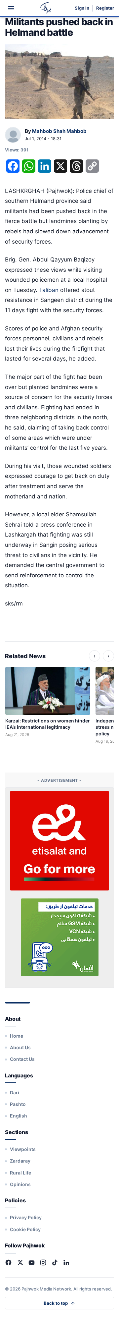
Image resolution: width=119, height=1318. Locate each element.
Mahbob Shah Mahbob (59, 131)
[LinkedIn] (66, 1262)
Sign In (82, 8)
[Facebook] (8, 1262)
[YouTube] (31, 1262)
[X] (20, 1262)
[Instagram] (43, 1262)
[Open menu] (11, 8)
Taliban (49, 290)
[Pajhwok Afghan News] (45, 8)
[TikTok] (54, 1262)
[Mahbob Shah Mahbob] (12, 135)
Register (105, 8)
